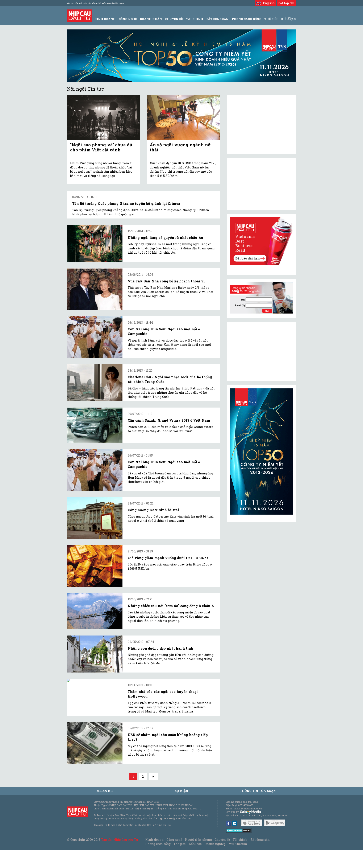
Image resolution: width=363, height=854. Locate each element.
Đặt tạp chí (286, 3)
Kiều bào (195, 844)
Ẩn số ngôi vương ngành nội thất (181, 147)
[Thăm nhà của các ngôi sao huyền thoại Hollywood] (94, 680)
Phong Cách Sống (246, 19)
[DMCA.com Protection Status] (239, 830)
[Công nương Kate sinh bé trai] (94, 518)
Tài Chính (194, 19)
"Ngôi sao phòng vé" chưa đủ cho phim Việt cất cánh (101, 147)
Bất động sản (217, 19)
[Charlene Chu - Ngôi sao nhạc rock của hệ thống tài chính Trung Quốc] (94, 382)
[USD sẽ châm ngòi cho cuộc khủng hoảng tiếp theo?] (94, 743)
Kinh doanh (154, 840)
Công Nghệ (128, 19)
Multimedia (238, 844)
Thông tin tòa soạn (258, 791)
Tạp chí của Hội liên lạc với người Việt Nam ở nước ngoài (95, 3)
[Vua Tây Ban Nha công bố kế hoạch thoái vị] (94, 289)
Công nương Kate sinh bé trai (153, 510)
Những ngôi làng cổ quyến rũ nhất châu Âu (165, 237)
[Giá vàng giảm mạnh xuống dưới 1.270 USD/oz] (94, 566)
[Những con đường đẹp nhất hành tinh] (94, 654)
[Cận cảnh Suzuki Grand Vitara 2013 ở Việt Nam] (94, 425)
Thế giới (271, 19)
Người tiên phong (198, 840)
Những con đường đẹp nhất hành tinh (160, 648)
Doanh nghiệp (215, 844)
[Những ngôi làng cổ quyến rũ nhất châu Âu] (94, 243)
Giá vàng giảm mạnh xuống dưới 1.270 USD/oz (168, 558)
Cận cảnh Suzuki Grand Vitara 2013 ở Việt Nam (169, 420)
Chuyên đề (174, 19)
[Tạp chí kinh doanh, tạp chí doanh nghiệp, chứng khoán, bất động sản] (79, 15)
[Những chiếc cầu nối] (94, 611)
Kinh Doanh (105, 19)
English (268, 3)
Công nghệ (174, 840)
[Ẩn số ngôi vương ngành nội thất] (183, 117)
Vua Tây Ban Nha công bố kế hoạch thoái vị (166, 281)
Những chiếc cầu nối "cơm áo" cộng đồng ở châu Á (171, 606)
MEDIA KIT (105, 791)
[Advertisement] (261, 351)
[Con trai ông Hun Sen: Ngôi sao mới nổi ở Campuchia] (94, 337)
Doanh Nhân (151, 19)
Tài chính (240, 840)
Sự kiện (181, 791)
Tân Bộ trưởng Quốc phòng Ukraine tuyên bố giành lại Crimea (126, 203)
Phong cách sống (157, 844)
